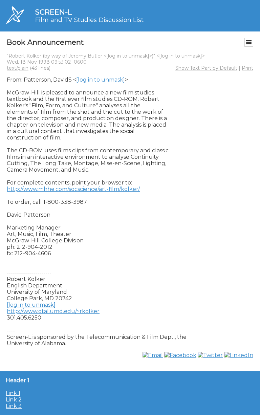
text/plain (17, 68)
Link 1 (13, 393)
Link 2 (14, 399)
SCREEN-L (53, 12)
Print (247, 68)
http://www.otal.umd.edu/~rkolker (53, 311)
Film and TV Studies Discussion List (89, 20)
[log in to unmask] (127, 56)
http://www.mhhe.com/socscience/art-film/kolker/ (73, 189)
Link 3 (14, 406)
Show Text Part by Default (206, 68)
